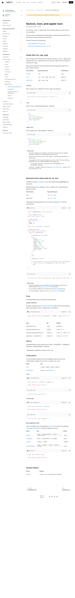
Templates (33, 2)
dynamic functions (45, 286)
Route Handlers (52, 426)
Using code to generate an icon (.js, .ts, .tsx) (39, 46)
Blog (28, 2)
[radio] (50, 496)
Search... (56, 2)
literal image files (41, 182)
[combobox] (12, 11)
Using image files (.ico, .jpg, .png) (36, 43)
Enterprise (40, 2)
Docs (24, 2)
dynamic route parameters (47, 306)
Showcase (18, 2)
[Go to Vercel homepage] (3, 2)
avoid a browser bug (56, 167)
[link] (71, 2)
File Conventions (30, 10)
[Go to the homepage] (10, 2)
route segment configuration (33, 428)
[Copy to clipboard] (69, 93)
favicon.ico (56, 291)
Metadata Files (39, 10)
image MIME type (49, 370)
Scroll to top (29, 480)
